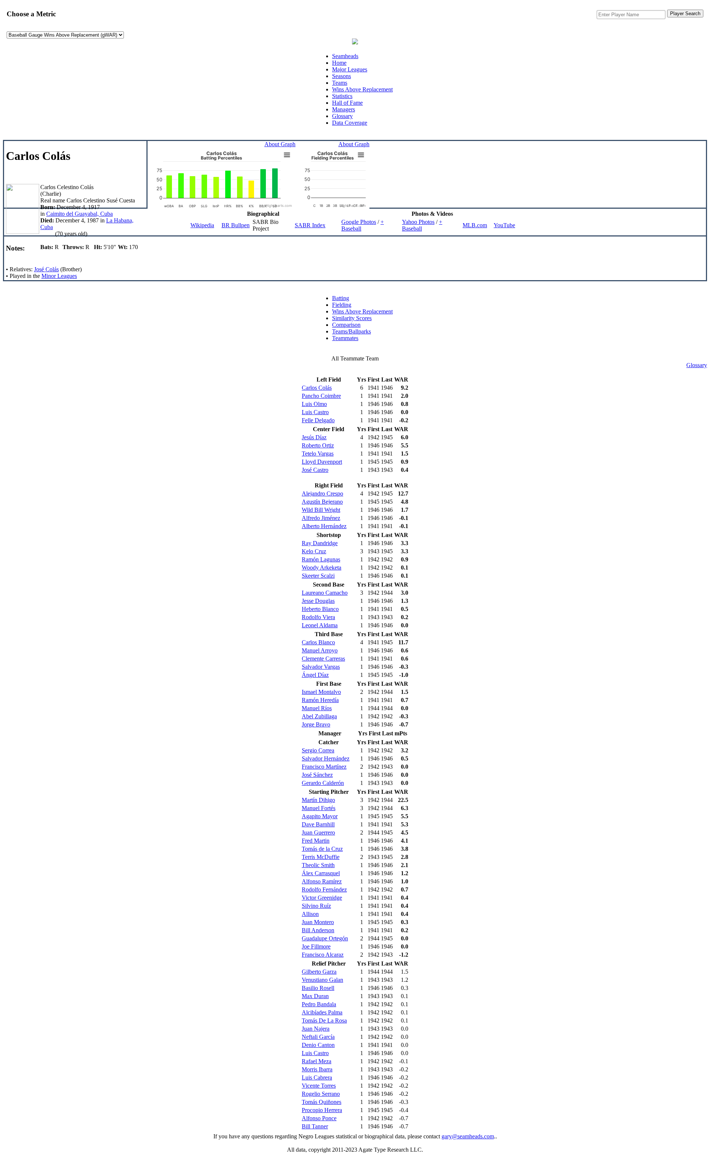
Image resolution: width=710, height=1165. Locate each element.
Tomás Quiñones (321, 1102)
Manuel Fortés (318, 808)
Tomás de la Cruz (322, 849)
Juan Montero (318, 922)
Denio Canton (318, 1045)
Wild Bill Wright (321, 510)
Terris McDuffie (320, 857)
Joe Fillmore (316, 946)
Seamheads (345, 56)
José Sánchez (317, 775)
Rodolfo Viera (318, 617)
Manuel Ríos (317, 708)
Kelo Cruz (314, 551)
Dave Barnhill (318, 824)
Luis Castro (315, 412)
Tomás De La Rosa (324, 1020)
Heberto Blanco (320, 609)
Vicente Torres (319, 1085)
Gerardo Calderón (323, 783)
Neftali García (318, 1037)
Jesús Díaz (314, 437)
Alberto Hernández (324, 526)
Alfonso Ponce (319, 1118)
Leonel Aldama (320, 625)
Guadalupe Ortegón (325, 938)
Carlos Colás (317, 388)
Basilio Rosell (318, 988)
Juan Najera (315, 1028)
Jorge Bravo (316, 724)
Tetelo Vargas (318, 453)
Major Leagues (349, 69)
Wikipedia (202, 225)
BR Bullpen (236, 225)
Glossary (342, 116)
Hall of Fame (347, 103)
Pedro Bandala (319, 1004)
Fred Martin (315, 840)
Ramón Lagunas (321, 559)
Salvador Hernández (325, 758)
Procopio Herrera (322, 1110)
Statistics (342, 96)
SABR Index (310, 225)
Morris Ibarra (317, 1069)
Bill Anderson (318, 930)
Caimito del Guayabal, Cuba (79, 214)
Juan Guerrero (318, 832)
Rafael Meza (316, 1061)
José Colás (46, 269)
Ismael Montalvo (321, 692)
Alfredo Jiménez (321, 518)
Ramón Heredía (320, 700)
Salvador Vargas (321, 667)
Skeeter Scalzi (318, 576)
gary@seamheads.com (468, 1136)
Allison (310, 914)
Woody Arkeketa (321, 567)
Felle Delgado (318, 420)
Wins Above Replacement (362, 89)
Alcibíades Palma (322, 1012)
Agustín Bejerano (322, 501)
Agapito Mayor (320, 816)
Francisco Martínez (324, 766)
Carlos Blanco (318, 642)
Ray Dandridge (320, 543)
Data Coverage (349, 123)
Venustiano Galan (322, 980)
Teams (339, 83)
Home (339, 63)
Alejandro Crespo (322, 493)
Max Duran (315, 996)
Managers (343, 109)
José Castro (315, 470)
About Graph (279, 144)
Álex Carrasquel (321, 873)
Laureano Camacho (325, 593)
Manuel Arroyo (320, 650)
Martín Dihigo (318, 800)
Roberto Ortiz (318, 445)
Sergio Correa (318, 750)
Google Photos (358, 222)
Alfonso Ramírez (322, 881)
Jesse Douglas (318, 601)
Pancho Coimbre (321, 396)
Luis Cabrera (317, 1077)
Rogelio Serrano (321, 1094)
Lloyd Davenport (322, 462)
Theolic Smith (318, 865)
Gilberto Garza (319, 971)
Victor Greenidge (322, 897)
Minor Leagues (59, 276)
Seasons (341, 76)
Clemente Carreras (323, 658)
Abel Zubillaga (319, 716)
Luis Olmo (314, 404)
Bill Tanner (315, 1126)
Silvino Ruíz (316, 906)
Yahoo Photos (418, 222)
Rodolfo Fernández (324, 889)
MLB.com (475, 225)
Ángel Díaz (315, 675)
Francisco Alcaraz (323, 954)
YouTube (504, 225)
